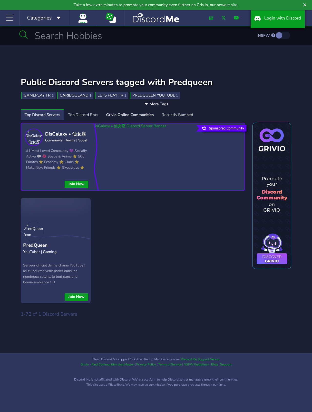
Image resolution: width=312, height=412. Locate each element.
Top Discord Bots (83, 115)
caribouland (75, 95)
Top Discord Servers (42, 115)
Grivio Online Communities (130, 115)
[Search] (23, 34)
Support (226, 364)
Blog (214, 364)
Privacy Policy (146, 364)
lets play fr (112, 95)
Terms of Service (170, 364)
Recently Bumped (177, 115)
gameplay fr (39, 95)
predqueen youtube (155, 95)
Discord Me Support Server (200, 359)
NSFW (264, 35)
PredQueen (35, 245)
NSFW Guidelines (196, 364)
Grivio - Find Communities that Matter (107, 364)
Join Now (76, 184)
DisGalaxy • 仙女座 (65, 134)
